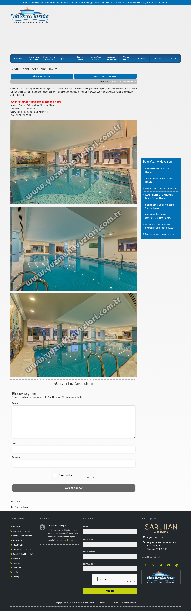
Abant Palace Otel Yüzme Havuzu (157, 170)
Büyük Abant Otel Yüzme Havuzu (161, 188)
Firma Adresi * (89, 563)
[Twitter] (161, 565)
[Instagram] (153, 565)
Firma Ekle (157, 58)
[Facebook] (145, 565)
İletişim (173, 58)
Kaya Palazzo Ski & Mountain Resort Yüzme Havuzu (159, 196)
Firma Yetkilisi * (89, 539)
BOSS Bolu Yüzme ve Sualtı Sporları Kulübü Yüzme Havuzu (160, 226)
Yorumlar (141, 58)
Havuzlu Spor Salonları (95, 58)
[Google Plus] (177, 565)
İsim (14, 443)
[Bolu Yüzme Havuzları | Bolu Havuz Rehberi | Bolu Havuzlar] (30, 15)
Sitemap (15, 576)
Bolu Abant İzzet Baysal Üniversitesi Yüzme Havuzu (158, 216)
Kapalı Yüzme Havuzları (49, 58)
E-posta (16, 457)
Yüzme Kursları (126, 58)
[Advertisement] (117, 28)
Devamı (70, 540)
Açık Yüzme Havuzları (33, 58)
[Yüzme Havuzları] (161, 577)
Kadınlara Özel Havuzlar (111, 58)
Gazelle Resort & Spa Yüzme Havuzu (159, 180)
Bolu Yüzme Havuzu (20, 506)
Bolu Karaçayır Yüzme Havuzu (159, 234)
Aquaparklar (64, 58)
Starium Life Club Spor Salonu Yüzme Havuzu (159, 206)
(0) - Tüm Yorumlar (43, 76)
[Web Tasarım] (161, 528)
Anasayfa (18, 58)
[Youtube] (169, 565)
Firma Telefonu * (90, 551)
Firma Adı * (87, 526)
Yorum (15, 402)
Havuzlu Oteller (79, 58)
